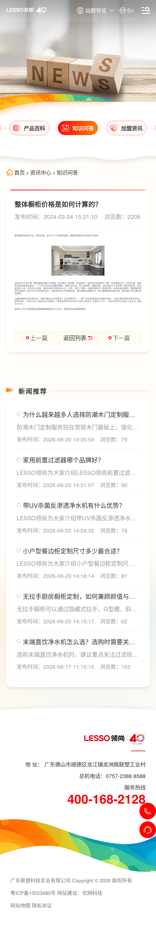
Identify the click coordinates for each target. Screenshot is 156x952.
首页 (19, 172)
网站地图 (20, 905)
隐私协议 (42, 905)
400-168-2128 (106, 798)
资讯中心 (40, 172)
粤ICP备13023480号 (33, 892)
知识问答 (67, 172)
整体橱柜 (19, 235)
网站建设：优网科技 (79, 892)
